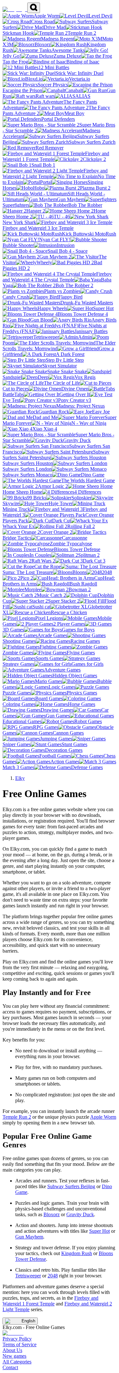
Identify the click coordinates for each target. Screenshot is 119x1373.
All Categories (17, 1361)
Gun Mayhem (29, 1236)
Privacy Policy (17, 1338)
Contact (10, 1367)
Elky (20, 778)
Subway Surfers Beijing (71, 1186)
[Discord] (13, 1333)
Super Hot (99, 1231)
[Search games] (33, 8)
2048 (53, 1275)
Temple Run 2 (17, 1117)
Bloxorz (51, 1214)
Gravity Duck (80, 1214)
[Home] (15, 9)
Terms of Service (19, 1344)
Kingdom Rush (76, 1253)
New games (14, 1356)
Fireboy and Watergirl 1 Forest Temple (50, 1300)
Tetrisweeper (28, 1275)
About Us (12, 1350)
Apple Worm (103, 1117)
